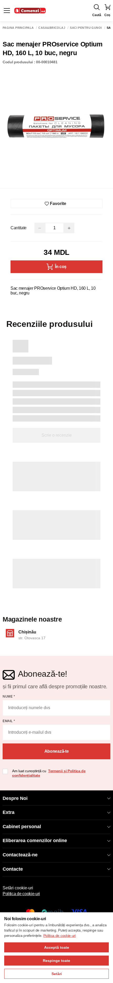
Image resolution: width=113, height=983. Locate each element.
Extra (8, 812)
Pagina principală (18, 27)
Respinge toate (56, 960)
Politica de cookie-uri (21, 893)
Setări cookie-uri (18, 888)
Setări (57, 974)
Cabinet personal (22, 826)
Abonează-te (56, 751)
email (9, 721)
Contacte (13, 869)
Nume (9, 696)
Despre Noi (15, 798)
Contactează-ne (20, 854)
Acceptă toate (56, 947)
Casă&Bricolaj (51, 27)
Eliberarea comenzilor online (35, 840)
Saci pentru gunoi (86, 27)
